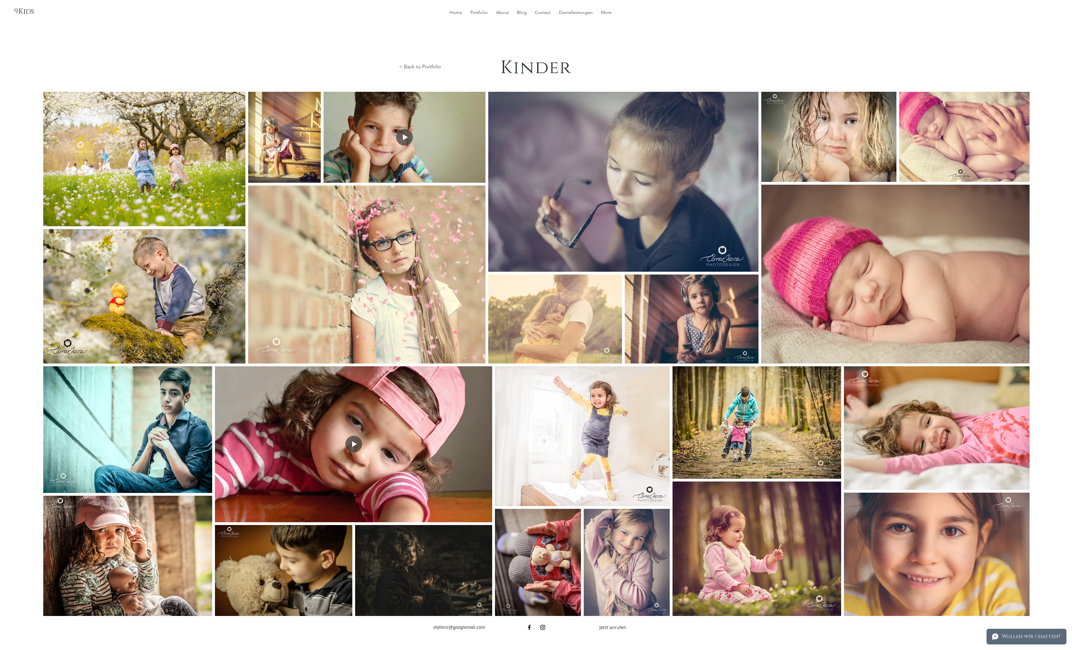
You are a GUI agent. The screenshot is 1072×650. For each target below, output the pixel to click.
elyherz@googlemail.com (459, 627)
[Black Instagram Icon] (542, 627)
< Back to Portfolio (420, 67)
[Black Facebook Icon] (529, 627)
